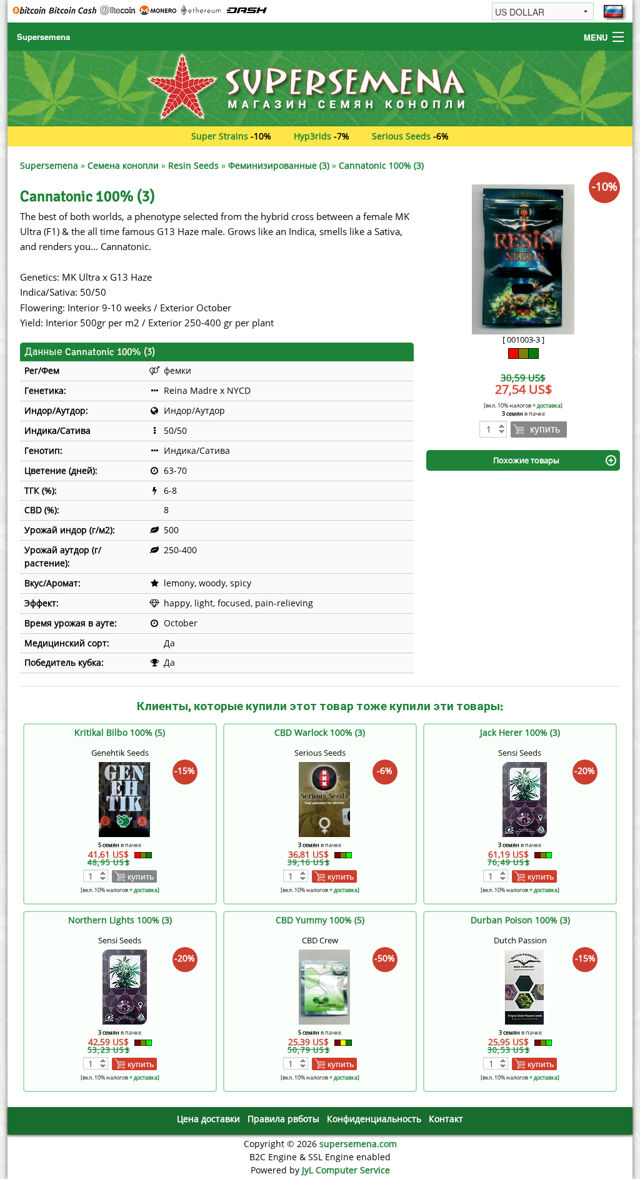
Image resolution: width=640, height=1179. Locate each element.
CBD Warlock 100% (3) (319, 732)
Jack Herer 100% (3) (520, 732)
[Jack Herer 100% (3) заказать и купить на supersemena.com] (524, 799)
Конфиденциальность (374, 1119)
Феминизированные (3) (278, 165)
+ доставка (546, 405)
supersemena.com (358, 1144)
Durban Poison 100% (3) (520, 920)
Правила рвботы (283, 1119)
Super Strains (219, 136)
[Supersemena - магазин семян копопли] (320, 87)
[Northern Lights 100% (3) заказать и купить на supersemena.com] (124, 986)
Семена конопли (123, 165)
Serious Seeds (401, 136)
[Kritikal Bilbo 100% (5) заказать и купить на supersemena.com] (124, 799)
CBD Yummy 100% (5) (320, 920)
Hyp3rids (312, 136)
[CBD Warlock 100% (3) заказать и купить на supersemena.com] (324, 799)
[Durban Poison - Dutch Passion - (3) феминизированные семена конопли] (524, 986)
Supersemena (43, 37)
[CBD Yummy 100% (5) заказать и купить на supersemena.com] (324, 986)
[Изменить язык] (613, 11)
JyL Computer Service (346, 1170)
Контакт (446, 1119)
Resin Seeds (193, 165)
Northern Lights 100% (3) (120, 920)
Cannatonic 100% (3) (381, 165)
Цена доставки (208, 1119)
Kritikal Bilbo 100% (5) (119, 732)
